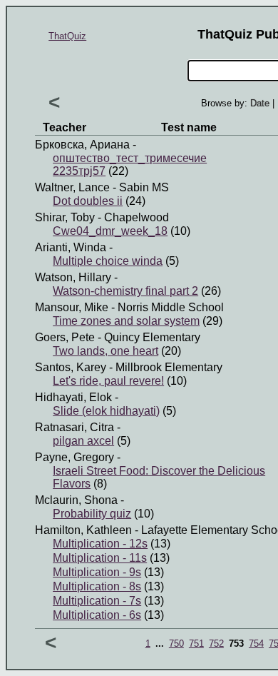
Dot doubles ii (88, 201)
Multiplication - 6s (97, 615)
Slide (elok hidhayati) (106, 411)
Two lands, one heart (105, 351)
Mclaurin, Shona (76, 500)
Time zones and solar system (126, 321)
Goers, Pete (65, 337)
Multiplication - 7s (97, 601)
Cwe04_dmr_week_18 (110, 231)
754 (256, 643)
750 (176, 643)
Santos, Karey (70, 367)
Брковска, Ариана (82, 144)
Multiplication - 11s (100, 558)
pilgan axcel (83, 441)
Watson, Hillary (73, 277)
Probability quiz (92, 514)
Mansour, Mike (71, 307)
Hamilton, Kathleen (83, 530)
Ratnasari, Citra (74, 427)
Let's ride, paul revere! (108, 381)
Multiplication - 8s (97, 586)
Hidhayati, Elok (73, 397)
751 (196, 643)
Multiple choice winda (108, 261)
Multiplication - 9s (97, 572)
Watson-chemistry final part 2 (125, 291)
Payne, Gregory (74, 457)
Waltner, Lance (72, 187)
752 (216, 643)
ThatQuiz (67, 36)
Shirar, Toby (65, 217)
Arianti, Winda (70, 247)
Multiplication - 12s (100, 544)
